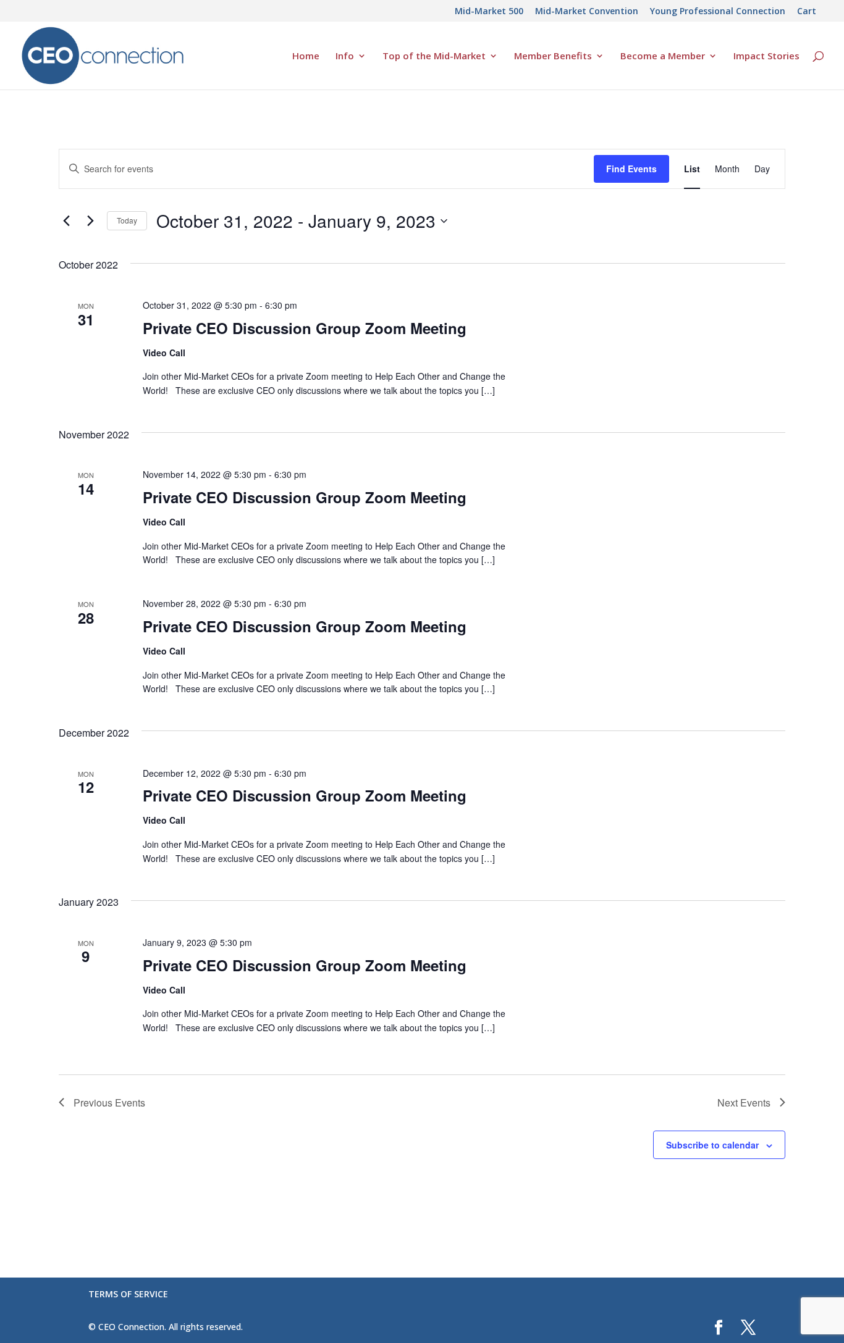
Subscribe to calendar (712, 1145)
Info (344, 56)
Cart (806, 12)
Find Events (631, 168)
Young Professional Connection (717, 12)
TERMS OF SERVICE (128, 1294)
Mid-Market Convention (586, 12)
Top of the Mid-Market (434, 56)
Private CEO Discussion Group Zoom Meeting (304, 327)
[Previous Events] (66, 221)
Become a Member (662, 56)
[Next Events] (90, 221)
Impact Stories (766, 56)
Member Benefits (553, 56)
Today (127, 220)
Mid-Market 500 (489, 12)
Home (305, 56)
